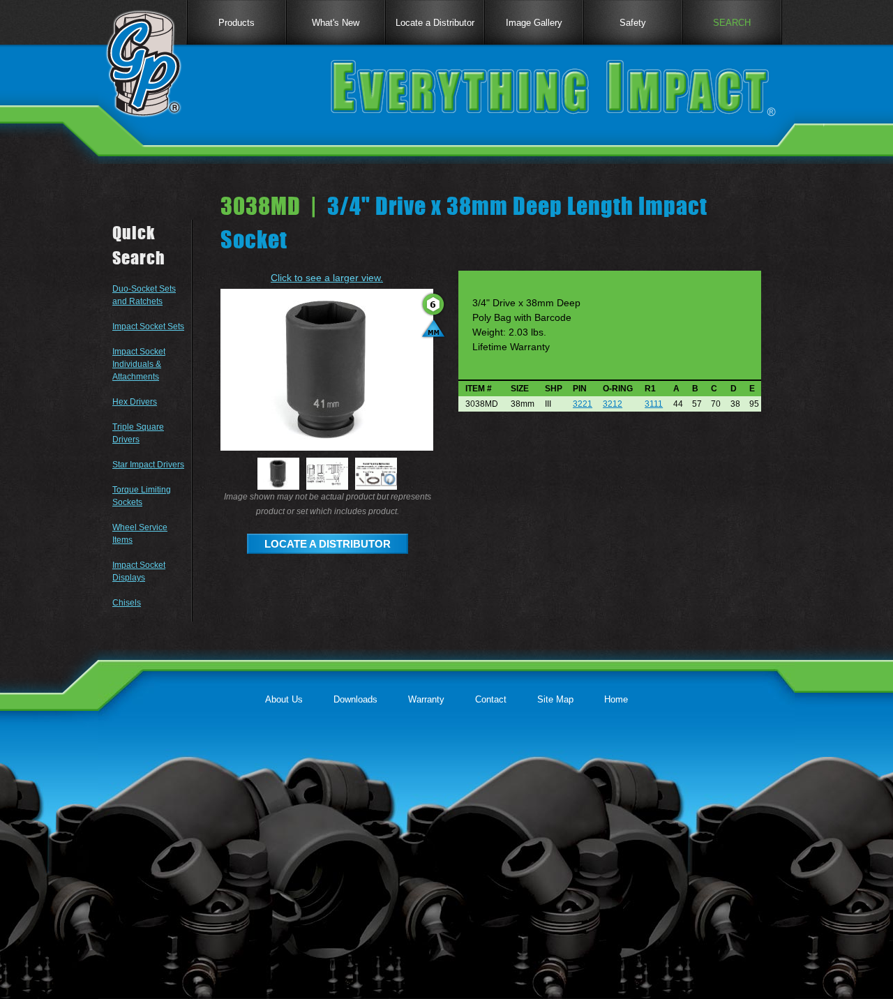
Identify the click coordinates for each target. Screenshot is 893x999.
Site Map (555, 699)
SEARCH (732, 22)
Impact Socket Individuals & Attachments (138, 364)
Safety (633, 22)
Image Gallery (534, 22)
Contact (490, 699)
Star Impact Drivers (148, 465)
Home (616, 699)
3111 (654, 404)
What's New (335, 22)
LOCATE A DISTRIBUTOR (327, 544)
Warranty (426, 699)
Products (236, 22)
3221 (582, 404)
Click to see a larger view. (327, 277)
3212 (612, 404)
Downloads (355, 699)
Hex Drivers (134, 402)
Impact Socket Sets (148, 326)
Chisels (126, 603)
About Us (284, 699)
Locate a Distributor (435, 22)
